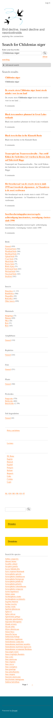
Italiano (10, 470)
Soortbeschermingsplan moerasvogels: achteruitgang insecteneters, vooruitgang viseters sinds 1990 (27, 217)
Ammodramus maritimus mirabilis (17, 644)
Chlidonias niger (12, 77)
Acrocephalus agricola (13, 574)
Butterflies (9, 298)
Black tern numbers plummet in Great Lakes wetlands (25, 116)
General (8, 246)
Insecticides (9, 403)
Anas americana (11, 659)
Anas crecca (9, 664)
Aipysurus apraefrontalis (14, 619)
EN (10, 493)
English (9, 459)
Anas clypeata (10, 662)
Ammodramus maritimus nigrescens (18, 647)
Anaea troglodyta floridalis (14, 654)
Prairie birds (9, 264)
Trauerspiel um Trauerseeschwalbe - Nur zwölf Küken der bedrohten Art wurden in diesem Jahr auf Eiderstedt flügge (27, 156)
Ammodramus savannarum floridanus (18, 649)
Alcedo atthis (10, 626)
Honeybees (9, 291)
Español (10, 464)
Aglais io (8, 611)
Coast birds (9, 259)
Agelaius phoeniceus (12, 609)
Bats (6, 325)
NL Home (10, 456)
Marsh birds (9, 261)
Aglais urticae (10, 614)
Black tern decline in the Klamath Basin (23, 135)
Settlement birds (11, 269)
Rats (6, 323)
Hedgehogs (9, 316)
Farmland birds (10, 249)
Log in (47, 2)
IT (24, 493)
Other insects (10, 301)
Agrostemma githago (12, 616)
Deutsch (10, 462)
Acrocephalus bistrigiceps (14, 579)
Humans (8, 318)
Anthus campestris (12, 559)
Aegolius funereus (11, 601)
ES (21, 493)
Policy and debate (13, 430)
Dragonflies (9, 296)
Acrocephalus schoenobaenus (15, 586)
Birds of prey (9, 266)
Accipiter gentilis (11, 566)
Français (10, 467)
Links (9, 476)
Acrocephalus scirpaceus (14, 589)
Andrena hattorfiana (12, 682)
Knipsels (10, 473)
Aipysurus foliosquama (13, 621)
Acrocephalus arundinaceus (15, 576)
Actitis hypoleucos (12, 591)
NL (6, 493)
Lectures (10, 443)
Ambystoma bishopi (12, 636)
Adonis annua (10, 594)
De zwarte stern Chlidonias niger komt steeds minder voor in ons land (26, 92)
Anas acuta (9, 657)
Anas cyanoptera (11, 667)
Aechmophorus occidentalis (15, 599)
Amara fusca (9, 632)
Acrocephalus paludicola (14, 581)
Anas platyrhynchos (12, 672)
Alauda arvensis (11, 624)
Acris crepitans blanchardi (14, 571)
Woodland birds (10, 251)
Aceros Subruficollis (12, 569)
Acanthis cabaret (11, 564)
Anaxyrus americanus (13, 677)
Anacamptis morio (12, 652)
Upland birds (9, 256)
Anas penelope (10, 669)
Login (9, 482)
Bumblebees (9, 293)
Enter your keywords (10, 49)
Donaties (12, 523)
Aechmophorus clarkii (13, 596)
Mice (7, 320)
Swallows (8, 276)
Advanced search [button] (12, 65)
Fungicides (9, 398)
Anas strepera (10, 674)
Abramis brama (10, 561)
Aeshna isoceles (11, 604)
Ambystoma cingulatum (13, 639)
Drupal (14, 710)
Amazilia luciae (11, 634)
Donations (12, 541)
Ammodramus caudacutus (14, 641)
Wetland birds (10, 271)
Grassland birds (10, 274)
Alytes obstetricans (12, 629)
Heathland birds (11, 254)
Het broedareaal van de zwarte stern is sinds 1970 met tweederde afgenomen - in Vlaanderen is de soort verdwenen (27, 187)
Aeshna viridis (10, 606)
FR (17, 493)
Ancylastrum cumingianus (14, 679)
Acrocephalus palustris (13, 584)
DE (13, 493)
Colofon (10, 479)
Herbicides (9, 401)
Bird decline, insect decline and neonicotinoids (23, 30)
